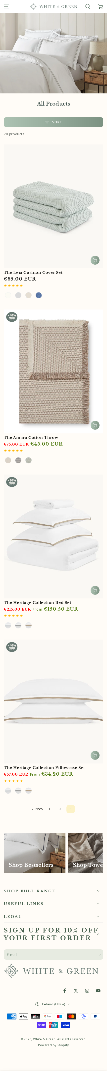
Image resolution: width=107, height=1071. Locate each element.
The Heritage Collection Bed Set (37, 602)
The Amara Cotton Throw (31, 437)
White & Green (44, 1039)
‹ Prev (38, 808)
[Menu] (6, 6)
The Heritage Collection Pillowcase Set (44, 767)
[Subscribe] (100, 954)
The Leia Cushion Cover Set (33, 272)
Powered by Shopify (53, 1045)
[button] (87, 6)
